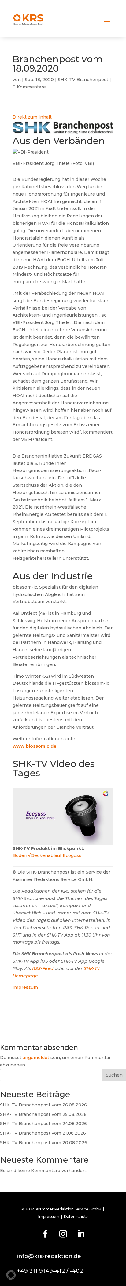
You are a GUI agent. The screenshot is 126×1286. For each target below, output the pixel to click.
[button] (11, 1275)
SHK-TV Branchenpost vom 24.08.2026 (43, 1123)
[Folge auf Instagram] (63, 1234)
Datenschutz (76, 1216)
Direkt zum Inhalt (32, 117)
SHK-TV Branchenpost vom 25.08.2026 (43, 1114)
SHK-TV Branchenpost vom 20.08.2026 (43, 1142)
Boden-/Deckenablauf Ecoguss (47, 855)
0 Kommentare (29, 87)
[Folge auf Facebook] (45, 1234)
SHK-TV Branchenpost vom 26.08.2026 (43, 1105)
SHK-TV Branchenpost (83, 79)
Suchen (114, 1075)
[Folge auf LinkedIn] (80, 1234)
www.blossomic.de (35, 746)
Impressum (25, 987)
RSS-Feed (43, 968)
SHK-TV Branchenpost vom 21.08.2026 (43, 1133)
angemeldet (36, 1057)
